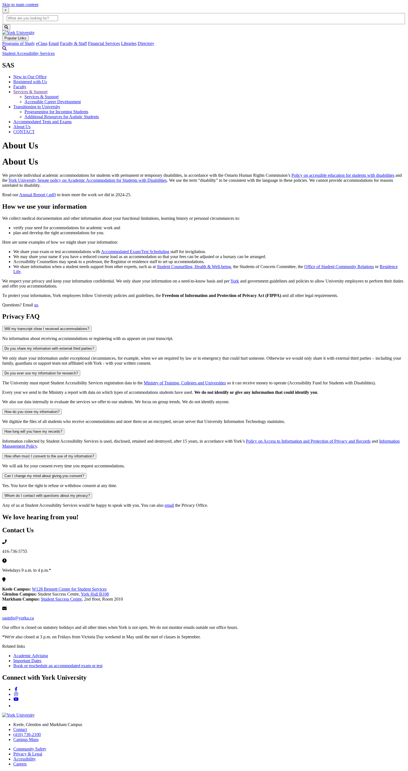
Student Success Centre (61, 599)
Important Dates (27, 660)
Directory (146, 43)
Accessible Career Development (52, 101)
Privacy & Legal (27, 754)
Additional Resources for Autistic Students (61, 116)
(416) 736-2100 (27, 734)
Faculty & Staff (73, 43)
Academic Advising (30, 655)
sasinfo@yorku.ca (18, 618)
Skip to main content (20, 4)
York (234, 281)
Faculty (19, 86)
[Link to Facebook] (16, 689)
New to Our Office (30, 76)
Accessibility (24, 759)
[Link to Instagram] (16, 694)
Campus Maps (26, 739)
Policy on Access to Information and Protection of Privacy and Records (308, 441)
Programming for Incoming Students (56, 111)
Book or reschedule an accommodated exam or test (57, 665)
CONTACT (24, 131)
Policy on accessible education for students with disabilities (342, 175)
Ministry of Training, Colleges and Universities (185, 383)
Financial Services (104, 43)
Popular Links (15, 38)
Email (54, 43)
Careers (20, 764)
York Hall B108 (95, 594)
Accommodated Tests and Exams (42, 121)
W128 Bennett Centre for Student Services (69, 589)
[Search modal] (4, 48)
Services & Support (30, 91)
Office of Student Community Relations (339, 266)
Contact (20, 729)
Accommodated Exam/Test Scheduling (135, 251)
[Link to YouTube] (16, 699)
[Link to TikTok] (15, 705)
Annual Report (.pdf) (37, 194)
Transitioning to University (36, 106)
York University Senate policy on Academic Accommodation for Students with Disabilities (87, 180)
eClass (41, 43)
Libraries (129, 43)
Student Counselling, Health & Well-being (194, 266)
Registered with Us (30, 81)
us (36, 305)
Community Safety (29, 749)
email (169, 505)
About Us (22, 126)
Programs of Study (18, 43)
